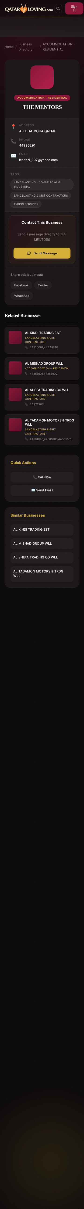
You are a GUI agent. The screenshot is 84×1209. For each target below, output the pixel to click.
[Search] (58, 8)
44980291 (27, 145)
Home (9, 47)
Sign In (74, 8)
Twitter (43, 285)
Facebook (21, 285)
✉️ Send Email (42, 490)
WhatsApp (21, 296)
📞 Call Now (42, 477)
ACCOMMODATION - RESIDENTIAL (59, 46)
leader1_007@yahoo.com (38, 160)
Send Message (45, 253)
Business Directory (25, 46)
